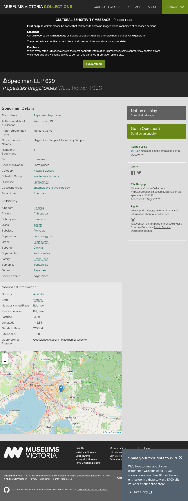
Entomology (41, 182)
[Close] (180, 458)
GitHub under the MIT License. (92, 490)
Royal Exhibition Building (88, 463)
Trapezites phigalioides (47, 115)
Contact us (66, 479)
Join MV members (119, 452)
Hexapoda (40, 219)
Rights (56, 479)
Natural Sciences (44, 170)
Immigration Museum (86, 459)
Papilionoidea (42, 253)
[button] (175, 7)
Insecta (38, 225)
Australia (38, 294)
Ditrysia (38, 247)
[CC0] (133, 220)
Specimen (40, 193)
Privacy (33, 479)
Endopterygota (43, 236)
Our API (134, 6)
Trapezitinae (41, 264)
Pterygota (40, 230)
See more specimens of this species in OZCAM (155, 153)
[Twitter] (139, 173)
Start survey (140, 492)
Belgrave (38, 305)
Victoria (38, 300)
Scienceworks (83, 456)
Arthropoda (41, 213)
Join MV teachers (118, 456)
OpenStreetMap (113, 432)
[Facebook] (133, 173)
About (153, 6)
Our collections (107, 6)
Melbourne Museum (86, 452)
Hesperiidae (41, 259)
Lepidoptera (41, 242)
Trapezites (40, 270)
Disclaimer (44, 479)
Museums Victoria (38, 7)
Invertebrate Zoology (46, 176)
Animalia (39, 208)
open (152, 210)
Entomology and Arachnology (52, 187)
